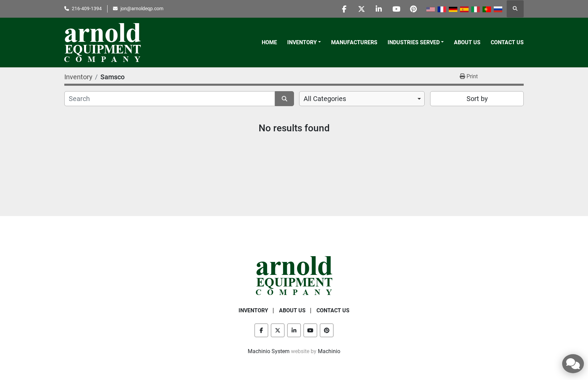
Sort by (477, 99)
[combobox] (362, 98)
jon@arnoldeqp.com (141, 8)
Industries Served (414, 42)
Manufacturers (354, 42)
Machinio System (269, 351)
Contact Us (507, 42)
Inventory (302, 42)
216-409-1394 (87, 8)
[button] (304, 42)
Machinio (329, 351)
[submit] (284, 98)
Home (269, 42)
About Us (467, 42)
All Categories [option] (325, 99)
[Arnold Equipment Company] (294, 275)
